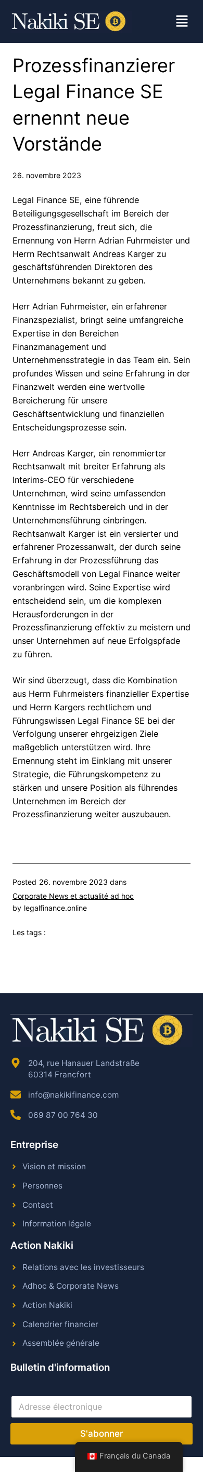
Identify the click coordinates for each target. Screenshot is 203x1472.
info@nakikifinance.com (73, 1095)
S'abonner (101, 1433)
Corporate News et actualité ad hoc (73, 896)
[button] (182, 21)
